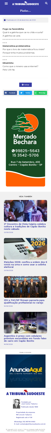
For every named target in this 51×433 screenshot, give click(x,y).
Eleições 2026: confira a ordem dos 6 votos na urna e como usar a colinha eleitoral (25, 264)
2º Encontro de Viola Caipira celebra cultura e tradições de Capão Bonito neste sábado (25, 226)
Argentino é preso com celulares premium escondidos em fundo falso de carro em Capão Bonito (25, 338)
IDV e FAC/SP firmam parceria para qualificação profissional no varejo (24, 301)
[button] (6, 3)
